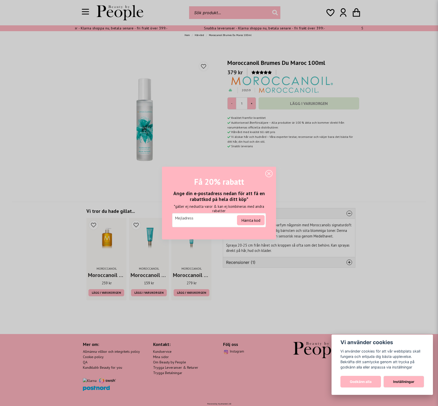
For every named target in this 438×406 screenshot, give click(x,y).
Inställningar (403, 382)
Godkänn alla (361, 382)
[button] (268, 173)
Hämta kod (250, 220)
